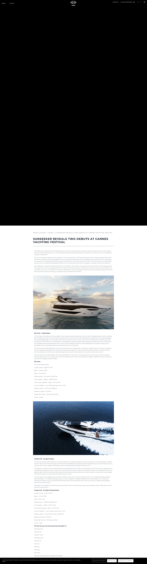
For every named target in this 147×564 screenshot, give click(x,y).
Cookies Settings (99, 560)
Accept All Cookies (126, 560)
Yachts (11, 3)
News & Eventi (39, 233)
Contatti (116, 2)
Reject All (112, 560)
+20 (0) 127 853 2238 (126, 2)
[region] (73, 561)
